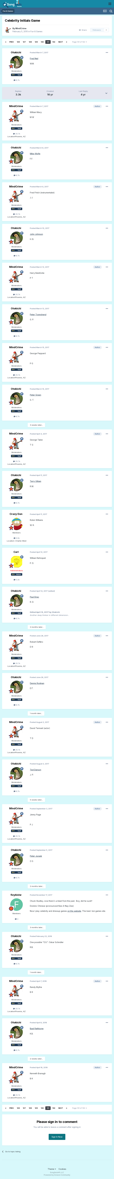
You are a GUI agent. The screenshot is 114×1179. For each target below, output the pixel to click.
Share (83, 30)
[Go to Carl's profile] (16, 561)
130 (42, 42)
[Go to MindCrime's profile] (8, 30)
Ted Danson (35, 770)
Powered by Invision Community (57, 1175)
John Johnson (36, 234)
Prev (11, 42)
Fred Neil (34, 58)
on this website (74, 911)
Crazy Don (16, 514)
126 (18, 42)
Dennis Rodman (37, 683)
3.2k (17, 580)
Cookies (62, 1169)
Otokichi (16, 52)
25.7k (17, 134)
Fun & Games (36, 31)
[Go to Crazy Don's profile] (16, 524)
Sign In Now (57, 1137)
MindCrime (20, 28)
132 (53, 42)
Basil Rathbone (37, 1028)
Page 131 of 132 (79, 42)
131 (48, 42)
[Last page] (67, 42)
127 (24, 42)
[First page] (6, 42)
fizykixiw (16, 894)
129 (36, 42)
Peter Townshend (38, 314)
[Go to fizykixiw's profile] (16, 904)
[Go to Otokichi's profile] (16, 62)
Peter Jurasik (36, 856)
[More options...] (107, 52)
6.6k (17, 538)
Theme (51, 1169)
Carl (16, 551)
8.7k (17, 80)
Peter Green (35, 395)
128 (30, 42)
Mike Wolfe (35, 153)
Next (60, 42)
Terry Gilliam (35, 481)
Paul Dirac (34, 597)
